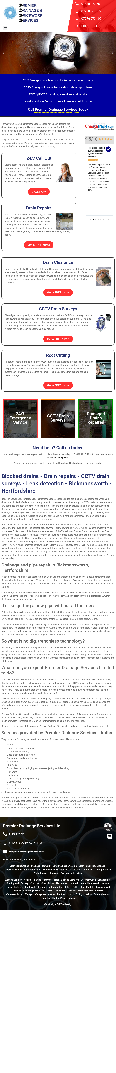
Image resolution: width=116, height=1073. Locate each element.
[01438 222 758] (5, 834)
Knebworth (30, 887)
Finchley (45, 898)
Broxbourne (104, 879)
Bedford (61, 894)
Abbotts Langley (13, 879)
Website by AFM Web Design (58, 904)
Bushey (24, 883)
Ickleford (18, 887)
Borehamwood (88, 879)
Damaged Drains (103, 869)
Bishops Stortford (70, 879)
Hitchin (8, 887)
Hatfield (74, 883)
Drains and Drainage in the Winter (66, 873)
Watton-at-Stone (14, 894)
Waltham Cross (85, 890)
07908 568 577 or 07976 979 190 (25, 843)
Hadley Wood (58, 898)
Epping (78, 894)
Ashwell (28, 879)
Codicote (34, 883)
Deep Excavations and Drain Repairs (23, 869)
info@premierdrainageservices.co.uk (26, 851)
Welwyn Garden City (45, 894)
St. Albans (47, 890)
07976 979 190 (91, 18)
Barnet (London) (102, 894)
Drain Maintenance (19, 866)
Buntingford (13, 883)
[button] (5, 28)
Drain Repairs (40, 873)
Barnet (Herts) (51, 879)
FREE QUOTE (90, 26)
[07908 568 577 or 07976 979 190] (5, 843)
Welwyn (29, 894)
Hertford (105, 883)
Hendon (72, 898)
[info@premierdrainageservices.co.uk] (5, 851)
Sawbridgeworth (31, 890)
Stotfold (71, 890)
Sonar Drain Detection (81, 869)
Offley (67, 887)
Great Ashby (47, 883)
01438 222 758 (91, 3)
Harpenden (61, 883)
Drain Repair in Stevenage (92, 866)
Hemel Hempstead (89, 883)
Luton (70, 894)
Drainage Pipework (40, 866)
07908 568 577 (91, 11)
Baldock (38, 879)
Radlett (89, 887)
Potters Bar (78, 887)
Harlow (88, 894)
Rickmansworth (103, 887)
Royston (17, 890)
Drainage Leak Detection (55, 869)
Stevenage (59, 890)
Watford (99, 890)
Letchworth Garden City (50, 887)
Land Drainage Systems (64, 866)
